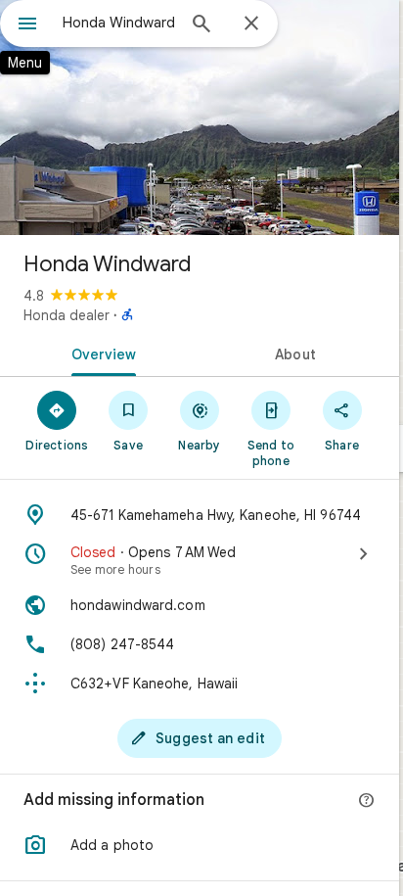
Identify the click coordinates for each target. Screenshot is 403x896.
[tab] (100, 352)
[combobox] (118, 22)
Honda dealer (66, 315)
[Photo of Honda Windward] (199, 117)
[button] (199, 845)
